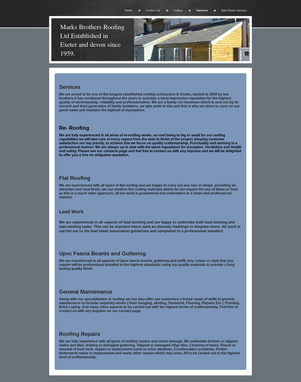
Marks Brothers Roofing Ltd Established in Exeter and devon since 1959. (92, 39)
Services (202, 10)
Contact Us (153, 10)
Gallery (178, 10)
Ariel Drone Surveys (234, 10)
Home (128, 10)
